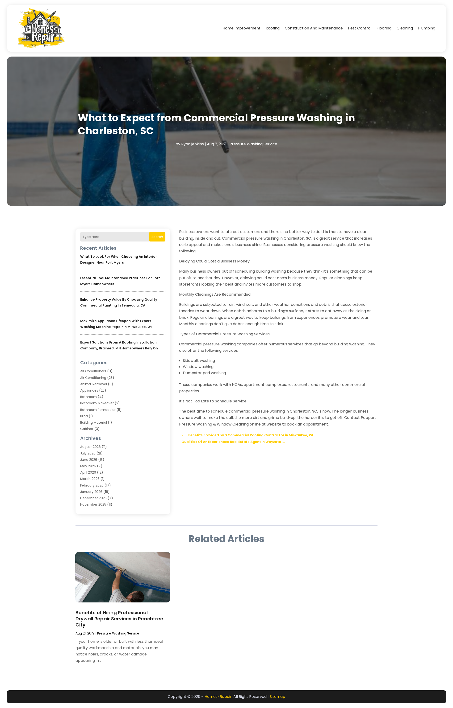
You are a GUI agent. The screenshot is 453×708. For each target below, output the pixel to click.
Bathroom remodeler (98, 409)
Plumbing (426, 28)
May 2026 (88, 466)
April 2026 (88, 472)
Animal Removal (93, 384)
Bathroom (88, 396)
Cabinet (86, 428)
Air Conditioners (93, 371)
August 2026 (90, 446)
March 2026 (90, 478)
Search (157, 236)
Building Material (93, 422)
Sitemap (277, 696)
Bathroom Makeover (97, 403)
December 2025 (93, 498)
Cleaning (405, 28)
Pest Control (359, 28)
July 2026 (88, 453)
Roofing (273, 28)
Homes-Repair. (218, 696)
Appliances (89, 390)
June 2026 (88, 459)
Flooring (384, 28)
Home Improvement (241, 28)
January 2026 (91, 491)
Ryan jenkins (192, 144)
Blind (84, 416)
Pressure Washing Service (253, 144)
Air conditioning (93, 377)
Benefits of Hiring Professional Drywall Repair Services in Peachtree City (119, 618)
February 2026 (92, 485)
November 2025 (93, 504)
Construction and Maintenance (314, 28)
